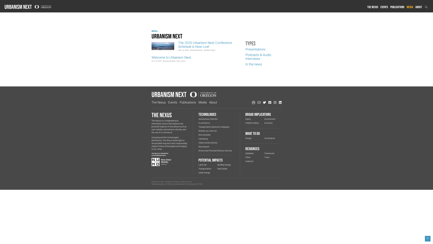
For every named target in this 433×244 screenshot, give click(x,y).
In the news (253, 64)
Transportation (204, 169)
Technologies (207, 114)
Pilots (247, 157)
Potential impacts (210, 160)
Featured (249, 161)
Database (249, 153)
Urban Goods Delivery (208, 143)
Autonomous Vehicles (208, 119)
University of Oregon (172, 182)
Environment (269, 119)
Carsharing (203, 139)
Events (384, 7)
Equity (248, 119)
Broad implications (258, 114)
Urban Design (204, 172)
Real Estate (222, 169)
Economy (268, 123)
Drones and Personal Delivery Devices (215, 150)
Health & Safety (252, 123)
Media (410, 7)
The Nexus (372, 7)
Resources (252, 148)
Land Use (202, 165)
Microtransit (203, 146)
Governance (269, 138)
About (418, 7)
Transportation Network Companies (213, 127)
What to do (252, 133)
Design (248, 138)
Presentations (255, 49)
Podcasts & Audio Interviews (258, 57)
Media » (155, 31)
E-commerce (204, 123)
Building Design (224, 165)
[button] (372, 7)
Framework (269, 153)
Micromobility (204, 135)
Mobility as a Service (207, 131)
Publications (397, 7)
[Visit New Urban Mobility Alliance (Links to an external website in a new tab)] (161, 162)
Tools (266, 157)
